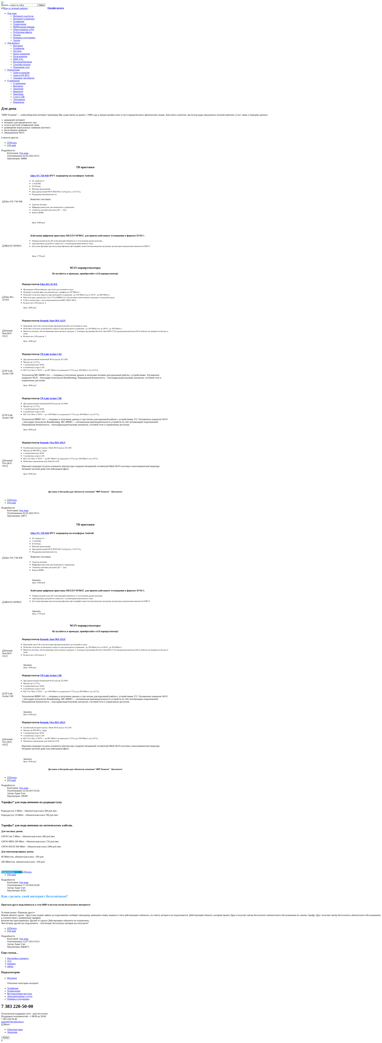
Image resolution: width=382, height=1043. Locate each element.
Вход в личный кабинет (16, 8)
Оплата (17, 35)
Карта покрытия (21, 53)
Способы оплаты (21, 64)
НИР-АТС (18, 59)
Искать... (5, 5)
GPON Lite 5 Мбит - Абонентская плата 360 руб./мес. (28, 836)
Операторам (13, 70)
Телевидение (19, 24)
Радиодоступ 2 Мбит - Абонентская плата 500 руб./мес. (29, 811)
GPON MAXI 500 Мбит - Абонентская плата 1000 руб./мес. (31, 846)
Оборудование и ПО (23, 29)
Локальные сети (21, 67)
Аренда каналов (21, 72)
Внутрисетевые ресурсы (19, 993)
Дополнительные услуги (19, 996)
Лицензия (12, 1032)
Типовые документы (23, 78)
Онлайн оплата (55, 8)
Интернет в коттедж (23, 16)
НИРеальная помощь (23, 27)
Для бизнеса (13, 43)
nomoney (11, 963)
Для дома (12, 13)
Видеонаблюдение (22, 62)
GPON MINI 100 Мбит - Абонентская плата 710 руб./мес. (30, 841)
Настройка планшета (18, 958)
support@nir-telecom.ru (12, 1021)
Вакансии (18, 91)
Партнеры (18, 94)
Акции (16, 40)
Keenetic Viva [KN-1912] (52, 442)
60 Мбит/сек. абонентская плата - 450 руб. (22, 856)
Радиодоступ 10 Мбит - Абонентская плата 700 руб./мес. (30, 815)
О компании (13, 80)
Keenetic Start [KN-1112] (52, 639)
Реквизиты (18, 102)
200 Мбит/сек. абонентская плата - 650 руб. (23, 862)
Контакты (18, 86)
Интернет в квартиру (24, 18)
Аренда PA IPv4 (21, 75)
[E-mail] (11, 145)
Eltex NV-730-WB (39, 175)
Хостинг (17, 51)
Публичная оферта (22, 32)
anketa (10, 966)
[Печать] (12, 142)
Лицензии (18, 88)
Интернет (18, 45)
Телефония (18, 21)
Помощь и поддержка (24, 37)
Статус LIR (19, 96)
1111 (9, 961)
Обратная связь (15, 1029)
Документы (19, 99)
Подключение (20, 56)
